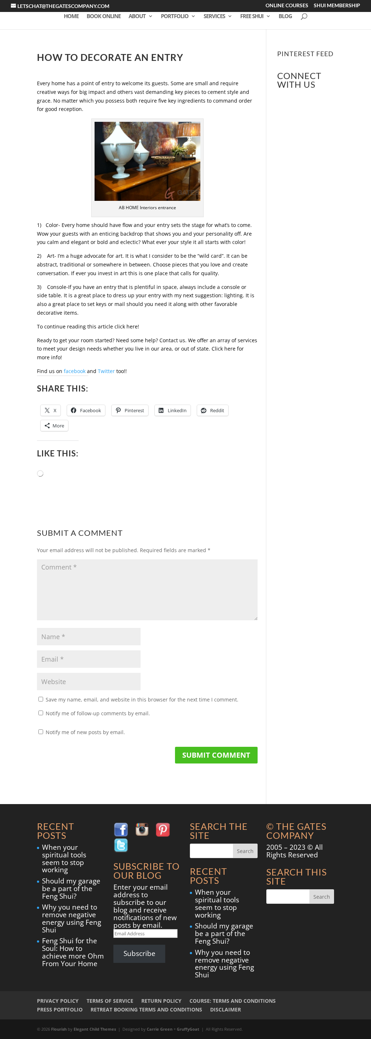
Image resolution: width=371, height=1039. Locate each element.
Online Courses (287, 5)
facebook (75, 371)
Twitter (106, 371)
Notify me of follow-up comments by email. (98, 713)
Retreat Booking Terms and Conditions (146, 1009)
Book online (104, 16)
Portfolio (174, 16)
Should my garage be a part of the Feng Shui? (71, 888)
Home (71, 16)
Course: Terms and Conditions (232, 1000)
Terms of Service (110, 1000)
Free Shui (251, 16)
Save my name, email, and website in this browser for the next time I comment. (142, 699)
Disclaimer (225, 1009)
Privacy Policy (58, 1000)
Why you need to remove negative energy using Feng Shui (71, 918)
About (137, 16)
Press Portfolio (60, 1009)
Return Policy (161, 1000)
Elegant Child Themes (95, 1029)
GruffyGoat (188, 1029)
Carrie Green (159, 1029)
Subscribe (139, 953)
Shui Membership (337, 5)
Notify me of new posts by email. (85, 732)
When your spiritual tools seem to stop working (64, 859)
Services (214, 16)
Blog (285, 16)
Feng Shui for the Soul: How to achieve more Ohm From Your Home (73, 952)
